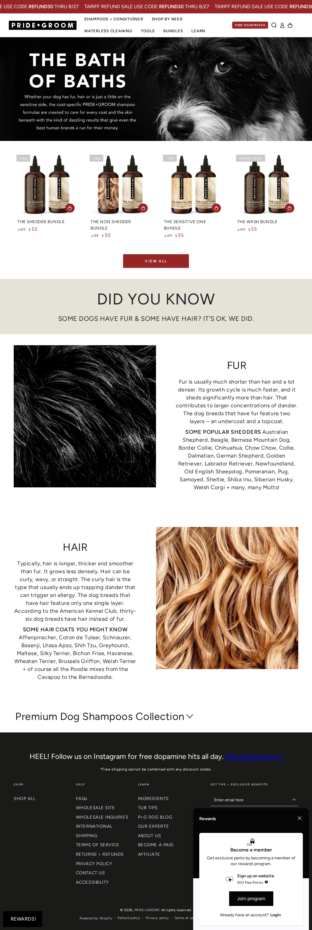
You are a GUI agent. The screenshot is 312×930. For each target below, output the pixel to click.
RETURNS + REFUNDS (100, 854)
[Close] (299, 818)
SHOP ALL (24, 798)
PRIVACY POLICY (94, 863)
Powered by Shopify (96, 918)
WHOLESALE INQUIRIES (102, 817)
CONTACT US (90, 873)
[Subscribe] (295, 800)
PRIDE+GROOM (146, 910)
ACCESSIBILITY (92, 882)
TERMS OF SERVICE (97, 845)
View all (156, 261)
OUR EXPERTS (153, 826)
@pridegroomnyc (254, 756)
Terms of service (188, 918)
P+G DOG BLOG (155, 817)
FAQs (81, 798)
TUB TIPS (148, 807)
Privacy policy (157, 918)
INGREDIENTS (153, 798)
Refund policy (129, 918)
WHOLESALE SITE (95, 807)
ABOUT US (149, 835)
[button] (274, 25)
